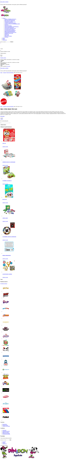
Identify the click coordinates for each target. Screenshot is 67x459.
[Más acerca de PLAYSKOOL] (6, 399)
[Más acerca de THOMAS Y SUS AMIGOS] (6, 365)
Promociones (5, 39)
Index (1, 72)
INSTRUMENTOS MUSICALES (10, 32)
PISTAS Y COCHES (8, 36)
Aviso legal (4, 430)
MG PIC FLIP (5, 199)
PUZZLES (6, 37)
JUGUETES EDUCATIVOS (9, 29)
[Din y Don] (5, 13)
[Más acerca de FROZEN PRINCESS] (6, 406)
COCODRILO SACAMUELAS (7, 180)
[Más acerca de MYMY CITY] (6, 304)
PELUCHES (7, 35)
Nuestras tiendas (5, 425)
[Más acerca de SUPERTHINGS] (6, 311)
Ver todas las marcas (3, 283)
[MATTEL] (3, 104)
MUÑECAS (7, 34)
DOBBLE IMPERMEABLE (7, 255)
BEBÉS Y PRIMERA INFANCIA (10, 19)
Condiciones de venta (6, 431)
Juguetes (4, 18)
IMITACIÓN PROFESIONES (10, 31)
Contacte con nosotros (6, 426)
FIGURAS (6, 24)
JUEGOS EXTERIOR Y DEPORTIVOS (11, 26)
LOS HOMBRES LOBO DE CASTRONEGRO (9, 236)
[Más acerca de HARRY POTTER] (6, 291)
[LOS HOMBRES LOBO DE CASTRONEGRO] (9, 234)
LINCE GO (4, 143)
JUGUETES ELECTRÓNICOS (10, 30)
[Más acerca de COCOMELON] (6, 345)
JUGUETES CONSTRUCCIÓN (10, 28)
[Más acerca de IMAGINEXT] (6, 372)
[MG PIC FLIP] (9, 197)
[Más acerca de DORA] (6, 386)
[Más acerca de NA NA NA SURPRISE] (6, 331)
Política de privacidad (6, 433)
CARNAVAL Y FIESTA (9, 21)
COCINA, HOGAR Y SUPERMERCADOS (12, 23)
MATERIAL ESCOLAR (9, 33)
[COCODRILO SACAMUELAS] (9, 178)
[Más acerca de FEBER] (6, 420)
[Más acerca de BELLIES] (6, 338)
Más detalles (2, 116)
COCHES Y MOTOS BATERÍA (10, 22)
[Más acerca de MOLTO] (6, 413)
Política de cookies (6, 432)
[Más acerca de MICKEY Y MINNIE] (6, 352)
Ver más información (4, 120)
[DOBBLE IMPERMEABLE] (9, 253)
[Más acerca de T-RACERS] (6, 318)
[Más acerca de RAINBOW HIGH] (6, 325)
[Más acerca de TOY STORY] (6, 379)
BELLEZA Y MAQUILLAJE (10, 20)
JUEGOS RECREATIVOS (9, 27)
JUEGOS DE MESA (8, 25)
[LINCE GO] (9, 141)
